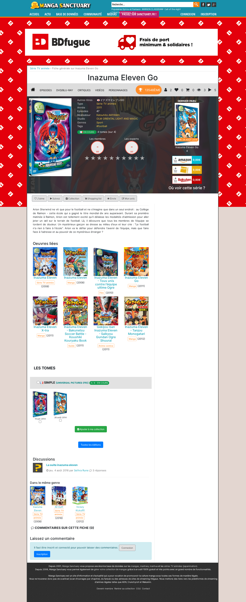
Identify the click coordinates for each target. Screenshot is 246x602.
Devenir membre (105, 588)
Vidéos (99, 90)
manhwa (144, 566)
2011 (99, 107)
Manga (60, 5)
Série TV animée (106, 103)
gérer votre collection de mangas (110, 569)
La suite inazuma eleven (62, 464)
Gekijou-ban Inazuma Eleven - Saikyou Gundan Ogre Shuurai (105, 333)
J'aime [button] (40, 198)
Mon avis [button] (129, 198)
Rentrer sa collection (124, 588)
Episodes (46, 90)
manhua (154, 566)
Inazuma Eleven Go (136, 279)
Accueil (34, 14)
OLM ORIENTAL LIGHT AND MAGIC (117, 118)
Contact (146, 588)
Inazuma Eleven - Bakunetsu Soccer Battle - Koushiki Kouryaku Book (75, 333)
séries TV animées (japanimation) (180, 566)
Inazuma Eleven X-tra (45, 328)
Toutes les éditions (91, 444)
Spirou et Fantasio (132, 9)
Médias (112, 14)
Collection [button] (73, 198)
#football (101, 126)
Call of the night (173, 9)
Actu (48, 14)
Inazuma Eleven (45, 277)
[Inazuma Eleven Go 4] (187, 123)
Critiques (84, 90)
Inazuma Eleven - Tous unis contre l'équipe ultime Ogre (105, 282)
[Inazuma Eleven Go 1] (40, 403)
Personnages (118, 90)
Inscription (208, 14)
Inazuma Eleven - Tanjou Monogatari (136, 330)
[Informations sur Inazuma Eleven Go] (33, 90)
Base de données (67, 14)
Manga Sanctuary (70, 566)
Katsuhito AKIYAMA (108, 114)
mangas (135, 566)
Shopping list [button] (94, 198)
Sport (99, 122)
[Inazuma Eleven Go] (50, 136)
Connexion (187, 14)
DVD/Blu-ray (64, 90)
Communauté (93, 14)
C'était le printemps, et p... (124, 12)
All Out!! (59, 506)
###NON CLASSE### (152, 9)
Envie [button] (113, 198)
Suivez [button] (56, 198)
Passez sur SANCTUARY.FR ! (139, 14)
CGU (138, 588)
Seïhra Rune (81, 470)
